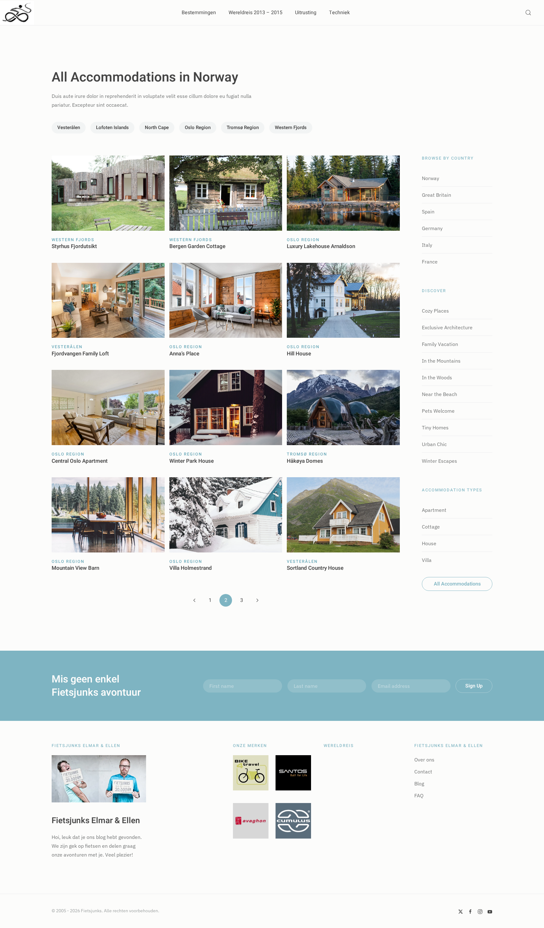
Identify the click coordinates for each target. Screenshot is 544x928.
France (430, 261)
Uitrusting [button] (305, 12)
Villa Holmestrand (190, 568)
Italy (427, 245)
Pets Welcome (438, 411)
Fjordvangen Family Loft (80, 354)
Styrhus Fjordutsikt (74, 246)
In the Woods (437, 377)
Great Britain (436, 195)
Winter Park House (191, 461)
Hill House (299, 354)
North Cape (157, 127)
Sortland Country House (315, 568)
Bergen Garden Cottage (197, 246)
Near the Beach (439, 394)
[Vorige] (194, 600)
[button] (528, 12)
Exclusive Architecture (447, 327)
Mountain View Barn (75, 568)
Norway (430, 178)
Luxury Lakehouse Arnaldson (321, 246)
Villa (427, 560)
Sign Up (474, 686)
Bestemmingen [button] (199, 12)
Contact (423, 771)
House (429, 543)
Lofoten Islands (112, 127)
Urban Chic (434, 444)
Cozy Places (435, 311)
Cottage (431, 526)
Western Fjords (291, 127)
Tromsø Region (243, 127)
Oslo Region (198, 127)
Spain (428, 211)
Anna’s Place (184, 354)
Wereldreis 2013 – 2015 (255, 12)
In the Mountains (441, 361)
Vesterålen (68, 127)
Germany (432, 228)
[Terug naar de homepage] (17, 12)
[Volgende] (257, 600)
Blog (419, 783)
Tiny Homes (435, 427)
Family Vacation (440, 344)
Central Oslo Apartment (80, 461)
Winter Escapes (439, 461)
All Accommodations (457, 584)
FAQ (418, 795)
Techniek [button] (339, 12)
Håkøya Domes (305, 461)
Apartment (434, 510)
